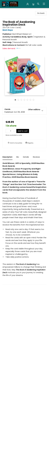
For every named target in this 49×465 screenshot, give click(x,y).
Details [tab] (26, 157)
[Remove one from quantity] (7, 131)
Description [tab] (7, 157)
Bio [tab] (17, 157)
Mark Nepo (8, 30)
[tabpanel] (24, 223)
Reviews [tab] (36, 157)
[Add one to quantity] (14, 131)
